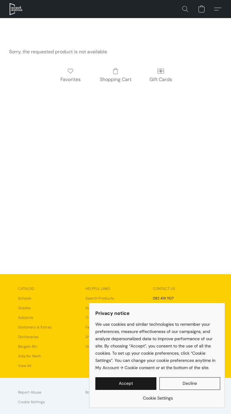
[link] (157, 396)
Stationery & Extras (34, 327)
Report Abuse (30, 392)
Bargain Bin (27, 346)
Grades (24, 308)
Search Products (99, 298)
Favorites (70, 79)
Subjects (25, 317)
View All (24, 365)
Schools (24, 298)
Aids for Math (29, 356)
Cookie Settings (31, 402)
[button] (16, 9)
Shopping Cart (115, 79)
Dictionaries (28, 336)
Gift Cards (160, 79)
